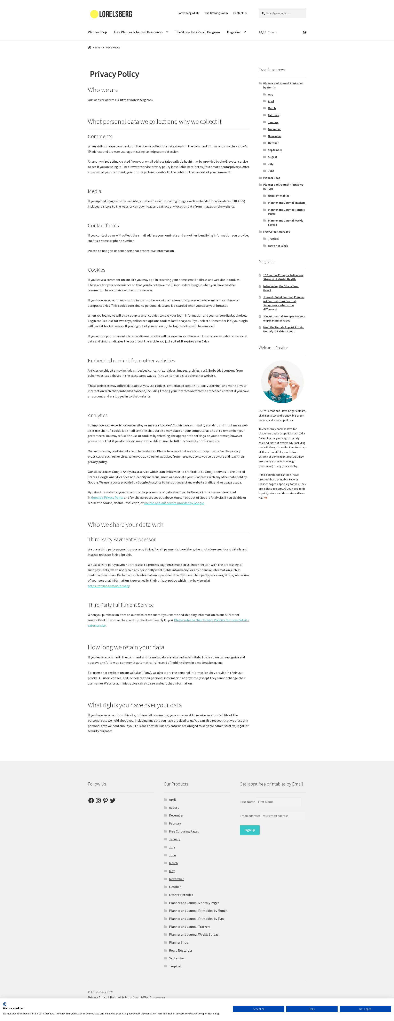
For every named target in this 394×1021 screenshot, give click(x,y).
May (270, 94)
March (272, 108)
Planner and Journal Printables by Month (198, 910)
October (273, 143)
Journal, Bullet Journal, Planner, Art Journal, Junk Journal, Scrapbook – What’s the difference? (284, 303)
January (273, 122)
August (272, 157)
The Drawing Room (216, 13)
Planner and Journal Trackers (287, 202)
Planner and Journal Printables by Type (196, 918)
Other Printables (278, 196)
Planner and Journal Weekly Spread (194, 934)
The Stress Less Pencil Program (197, 32)
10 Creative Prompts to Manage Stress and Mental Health (283, 277)
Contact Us (240, 13)
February (273, 115)
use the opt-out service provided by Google (174, 503)
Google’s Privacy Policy (107, 497)
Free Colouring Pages (276, 231)
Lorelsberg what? (188, 13)
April (271, 101)
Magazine (234, 32)
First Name (247, 802)
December (274, 129)
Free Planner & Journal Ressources (138, 32)
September (275, 150)
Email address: (250, 816)
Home (96, 47)
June (271, 171)
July (270, 164)
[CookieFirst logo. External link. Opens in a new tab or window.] (4, 1004)
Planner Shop (97, 32)
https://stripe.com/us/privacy (108, 586)
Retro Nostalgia (278, 245)
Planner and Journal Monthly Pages (194, 903)
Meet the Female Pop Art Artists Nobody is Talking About (283, 329)
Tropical (273, 238)
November (274, 136)
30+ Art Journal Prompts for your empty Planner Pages (284, 318)
